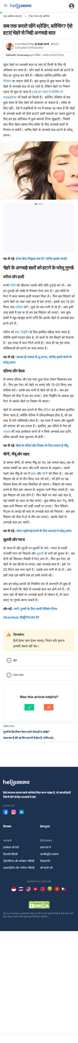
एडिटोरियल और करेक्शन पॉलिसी (18, 861)
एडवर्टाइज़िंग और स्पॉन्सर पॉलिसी (18, 867)
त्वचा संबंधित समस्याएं (12, 16)
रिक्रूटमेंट (45, 861)
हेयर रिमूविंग (22, 332)
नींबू (64, 501)
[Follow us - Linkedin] (21, 812)
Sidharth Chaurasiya (18, 55)
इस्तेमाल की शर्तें (11, 847)
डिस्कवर (7, 826)
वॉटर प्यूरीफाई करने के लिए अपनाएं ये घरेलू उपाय (44, 531)
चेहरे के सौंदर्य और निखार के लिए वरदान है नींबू (42, 445)
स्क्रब (6, 431)
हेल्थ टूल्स (45, 826)
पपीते (13, 285)
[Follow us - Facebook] (5, 812)
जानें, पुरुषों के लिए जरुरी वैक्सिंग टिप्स (35, 609)
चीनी (45, 473)
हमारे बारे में (45, 847)
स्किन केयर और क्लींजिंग (39, 16)
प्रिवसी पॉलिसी (10, 854)
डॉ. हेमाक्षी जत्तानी (42, 44)
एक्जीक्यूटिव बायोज (49, 854)
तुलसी (40, 553)
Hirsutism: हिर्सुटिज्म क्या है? (21, 617)
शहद (33, 473)
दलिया (47, 410)
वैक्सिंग (7, 81)
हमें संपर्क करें (46, 867)
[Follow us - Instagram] (13, 812)
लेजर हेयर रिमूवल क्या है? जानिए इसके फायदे (41, 259)
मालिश (19, 307)
